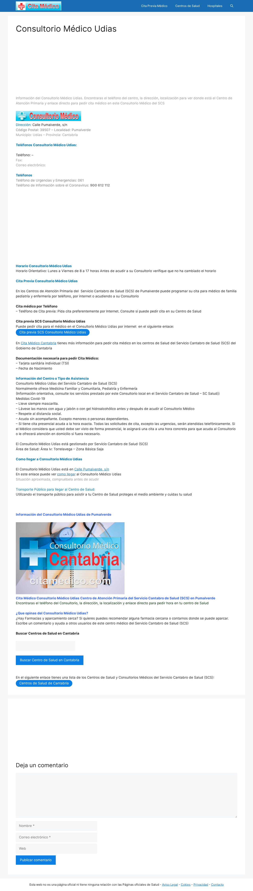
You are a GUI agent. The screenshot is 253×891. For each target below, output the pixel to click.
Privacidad (201, 884)
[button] (231, 6)
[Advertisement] (126, 61)
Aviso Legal (170, 884)
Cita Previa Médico (154, 6)
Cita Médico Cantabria (38, 343)
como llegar (66, 474)
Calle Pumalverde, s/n (91, 469)
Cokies (186, 884)
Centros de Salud (187, 6)
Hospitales (215, 6)
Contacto (217, 884)
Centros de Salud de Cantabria (44, 683)
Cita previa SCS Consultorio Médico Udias (52, 332)
